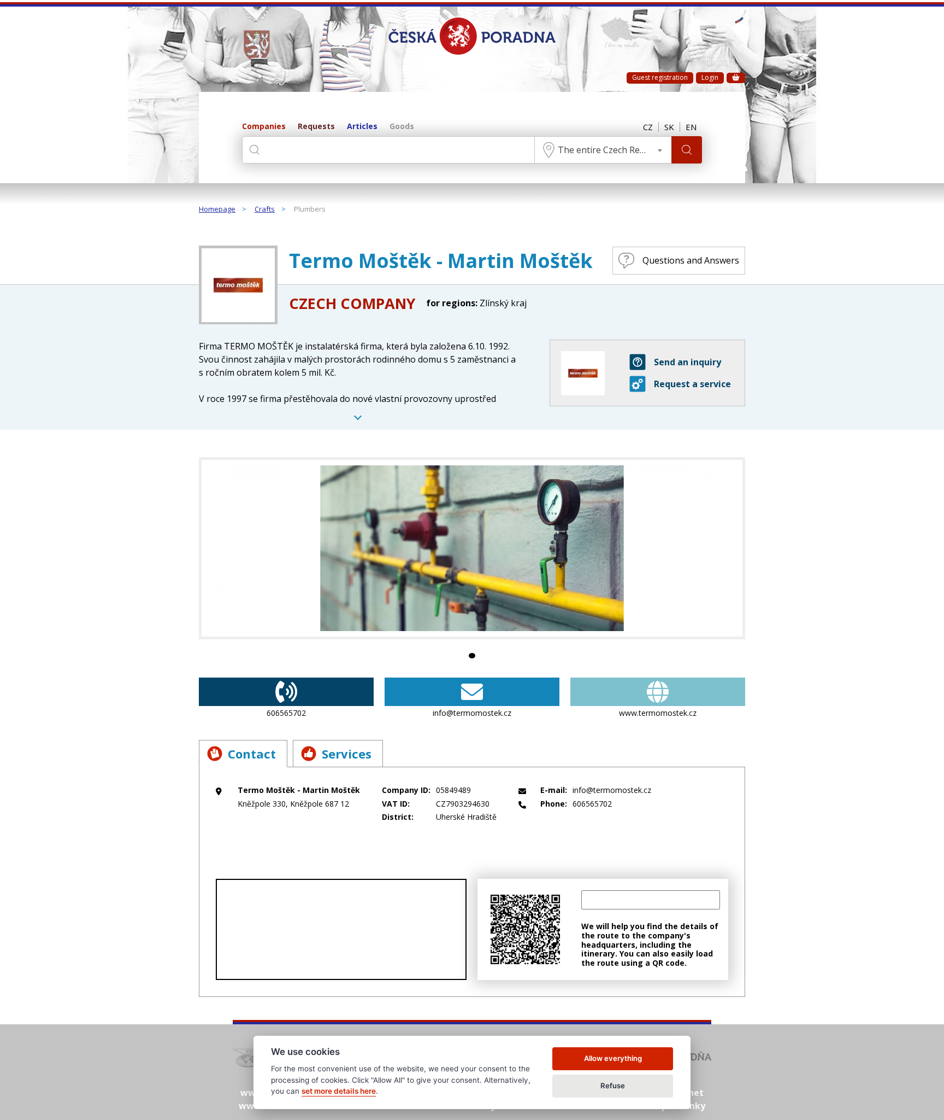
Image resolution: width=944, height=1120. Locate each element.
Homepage (217, 209)
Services (346, 753)
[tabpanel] (472, 548)
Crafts (265, 209)
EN (691, 127)
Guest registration (660, 77)
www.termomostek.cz (658, 713)
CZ (648, 127)
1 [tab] (472, 655)
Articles (362, 126)
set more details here (339, 1091)
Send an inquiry (687, 362)
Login (709, 77)
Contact (252, 753)
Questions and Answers (690, 260)
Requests (316, 126)
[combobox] (603, 150)
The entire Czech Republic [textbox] (611, 150)
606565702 (286, 713)
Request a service (692, 384)
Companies (264, 126)
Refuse (612, 1085)
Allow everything (613, 1058)
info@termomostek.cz (472, 713)
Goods (402, 126)
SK (669, 127)
